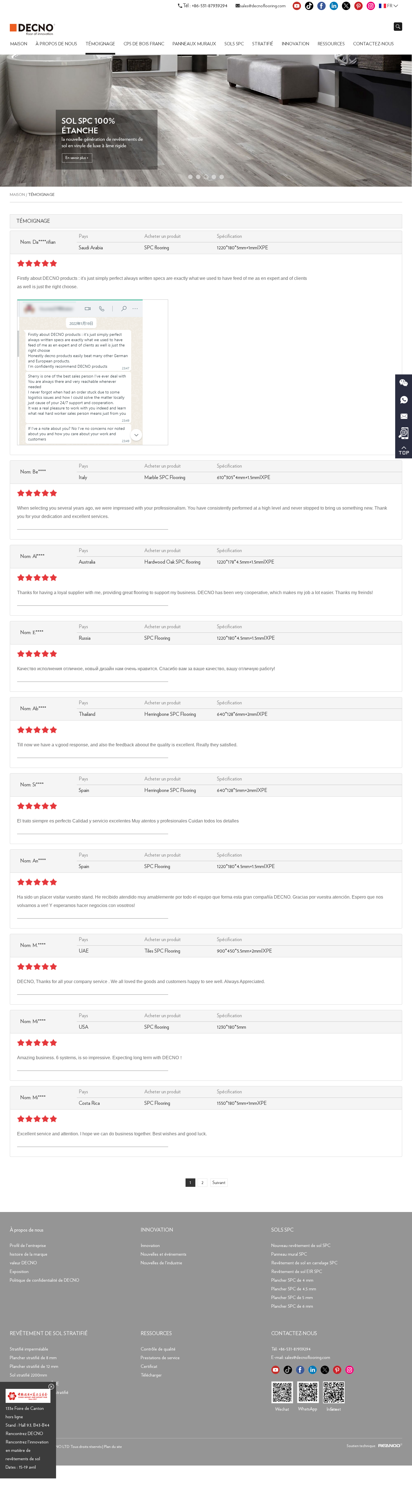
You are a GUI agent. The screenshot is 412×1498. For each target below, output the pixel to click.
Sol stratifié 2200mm (28, 1375)
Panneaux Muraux (194, 44)
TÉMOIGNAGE (100, 44)
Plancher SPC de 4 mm (292, 1280)
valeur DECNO (23, 1263)
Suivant (218, 1182)
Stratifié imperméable (29, 1349)
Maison (18, 44)
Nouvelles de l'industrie (161, 1263)
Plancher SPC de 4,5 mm (293, 1289)
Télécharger (151, 1375)
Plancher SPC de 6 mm (292, 1306)
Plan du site (113, 1447)
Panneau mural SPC (289, 1254)
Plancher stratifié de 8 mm (33, 1358)
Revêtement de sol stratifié (49, 1333)
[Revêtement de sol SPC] (206, 185)
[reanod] (389, 1446)
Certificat (149, 1366)
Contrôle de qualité (158, 1349)
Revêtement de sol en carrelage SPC (304, 1263)
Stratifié (262, 44)
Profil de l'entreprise (28, 1245)
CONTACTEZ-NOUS (294, 1333)
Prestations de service (160, 1358)
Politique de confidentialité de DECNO (44, 1280)
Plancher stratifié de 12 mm (34, 1366)
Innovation (295, 44)
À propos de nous (56, 44)
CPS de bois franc (144, 44)
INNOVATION (157, 1230)
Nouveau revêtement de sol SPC (300, 1245)
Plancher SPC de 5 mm (292, 1297)
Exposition (19, 1271)
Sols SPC (234, 44)
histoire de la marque (28, 1254)
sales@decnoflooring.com (263, 6)
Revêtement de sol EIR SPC (296, 1271)
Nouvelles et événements (163, 1254)
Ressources (331, 44)
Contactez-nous (373, 44)
